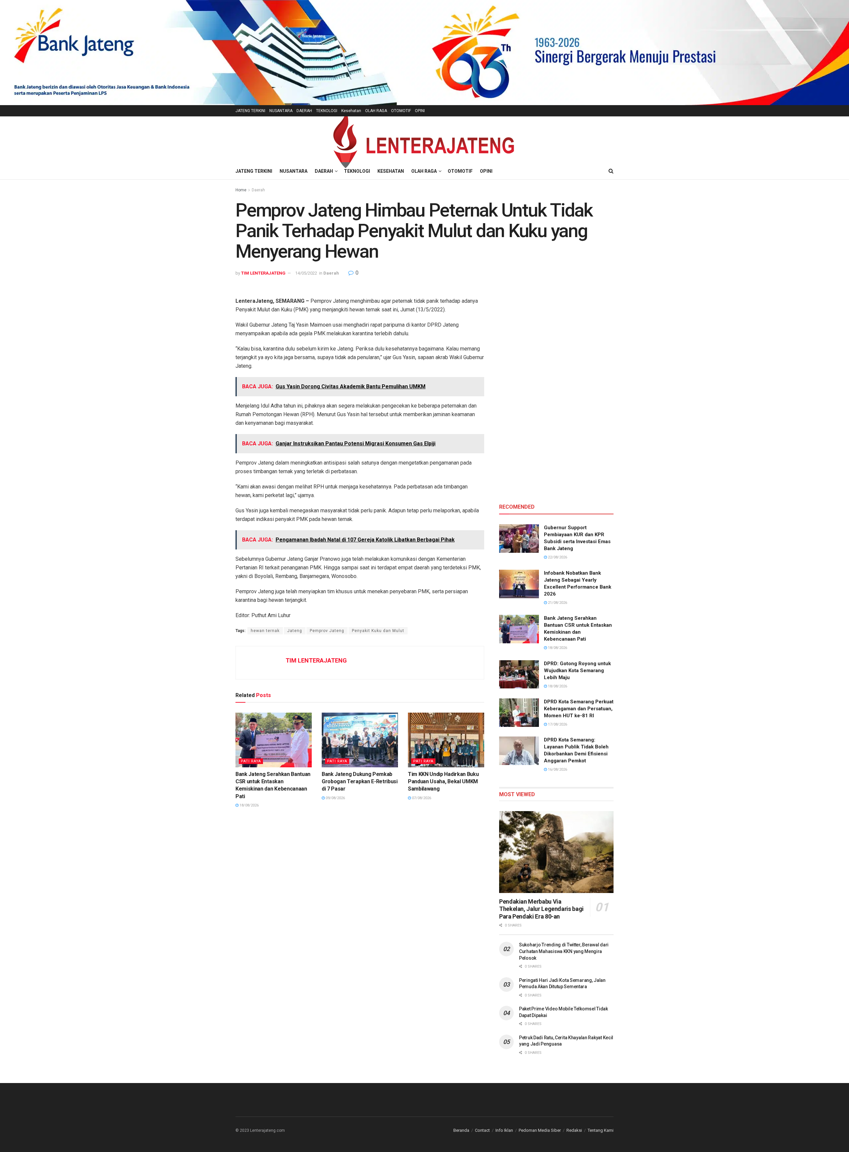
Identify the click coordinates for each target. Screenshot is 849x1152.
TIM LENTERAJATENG (263, 273)
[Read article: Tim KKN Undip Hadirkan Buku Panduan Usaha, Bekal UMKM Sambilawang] (446, 740)
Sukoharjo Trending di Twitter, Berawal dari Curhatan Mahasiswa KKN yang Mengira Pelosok (564, 951)
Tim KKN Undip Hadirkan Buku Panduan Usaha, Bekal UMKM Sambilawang (443, 781)
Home (240, 190)
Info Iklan (504, 1130)
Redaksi (574, 1130)
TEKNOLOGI (326, 110)
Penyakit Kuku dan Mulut (378, 630)
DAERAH (304, 110)
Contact (482, 1130)
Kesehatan (351, 110)
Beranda (461, 1130)
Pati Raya (251, 761)
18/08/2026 (248, 805)
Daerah (258, 190)
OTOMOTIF (401, 110)
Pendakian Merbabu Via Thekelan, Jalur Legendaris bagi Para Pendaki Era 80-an (541, 909)
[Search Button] (611, 171)
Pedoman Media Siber (540, 1130)
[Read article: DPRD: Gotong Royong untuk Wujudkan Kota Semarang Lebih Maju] (519, 674)
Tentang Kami (601, 1130)
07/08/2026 (421, 798)
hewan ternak (265, 630)
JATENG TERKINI (250, 110)
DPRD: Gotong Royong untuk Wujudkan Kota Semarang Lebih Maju (577, 670)
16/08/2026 (557, 769)
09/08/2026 (335, 798)
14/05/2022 (306, 273)
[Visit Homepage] (424, 139)
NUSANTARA (281, 110)
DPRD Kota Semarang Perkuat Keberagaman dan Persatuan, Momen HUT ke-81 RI (579, 709)
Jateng (294, 630)
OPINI (420, 110)
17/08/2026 (557, 724)
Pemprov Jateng (327, 630)
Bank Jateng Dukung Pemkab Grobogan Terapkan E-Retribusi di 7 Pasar (360, 781)
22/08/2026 (557, 557)
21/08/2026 (557, 603)
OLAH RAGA (376, 110)
